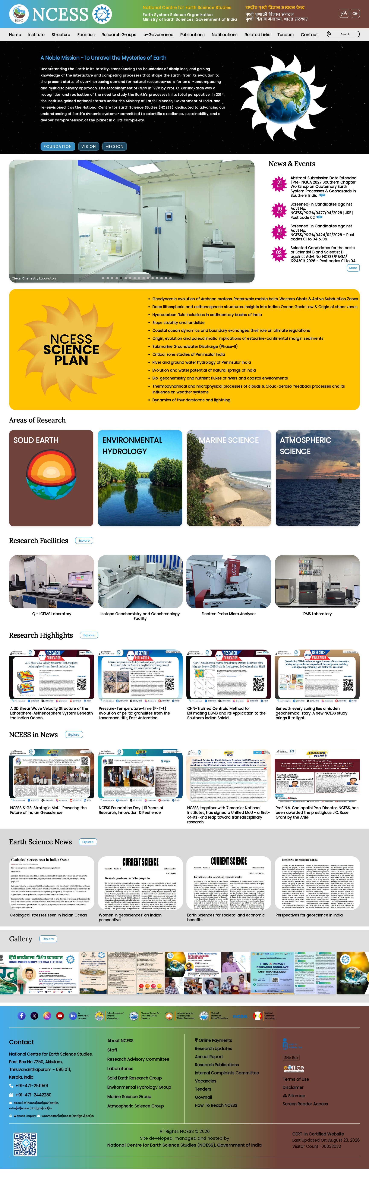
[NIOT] (279, 1019)
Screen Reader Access (305, 1104)
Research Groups (119, 35)
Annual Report (209, 1057)
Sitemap (296, 1096)
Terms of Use (296, 1079)
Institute (36, 35)
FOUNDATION (58, 146)
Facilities (86, 35)
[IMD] (143, 1019)
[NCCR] (113, 1019)
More (353, 268)
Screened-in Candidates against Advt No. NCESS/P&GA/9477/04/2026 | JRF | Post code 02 (322, 211)
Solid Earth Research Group (134, 1078)
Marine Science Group (129, 1097)
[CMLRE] (80, 1019)
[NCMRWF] (245, 1019)
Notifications (224, 35)
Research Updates (213, 1048)
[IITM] (175, 1019)
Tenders (285, 35)
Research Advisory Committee (138, 1059)
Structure (61, 35)
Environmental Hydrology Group (139, 1087)
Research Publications (217, 1065)
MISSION (114, 146)
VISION (88, 146)
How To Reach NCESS (216, 1105)
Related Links (257, 35)
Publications (192, 35)
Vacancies (205, 1081)
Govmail (203, 1097)
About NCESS (120, 1041)
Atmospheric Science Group (135, 1106)
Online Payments (215, 1040)
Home (15, 35)
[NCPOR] (210, 1019)
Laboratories (120, 1069)
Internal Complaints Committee (227, 1073)
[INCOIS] (306, 1019)
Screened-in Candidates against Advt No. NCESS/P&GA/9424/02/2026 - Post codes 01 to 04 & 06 (322, 232)
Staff (112, 1050)
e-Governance (158, 35)
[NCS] (330, 1019)
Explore (84, 540)
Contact (309, 35)
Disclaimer (293, 1087)
